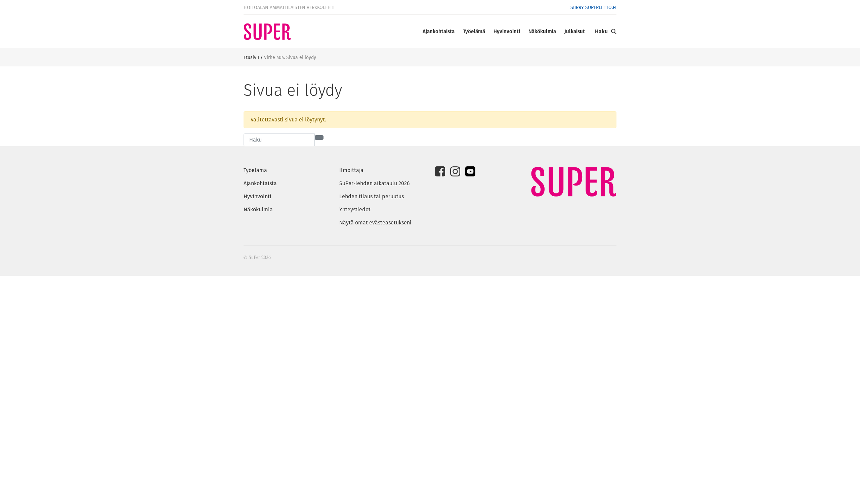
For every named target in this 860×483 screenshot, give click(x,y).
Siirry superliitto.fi (593, 7)
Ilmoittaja (351, 170)
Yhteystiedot (355, 209)
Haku (601, 31)
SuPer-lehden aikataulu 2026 (374, 183)
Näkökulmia (542, 31)
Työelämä (474, 31)
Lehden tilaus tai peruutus (371, 196)
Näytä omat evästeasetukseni (375, 222)
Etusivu (251, 57)
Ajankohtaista (439, 31)
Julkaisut (574, 31)
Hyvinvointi (506, 31)
